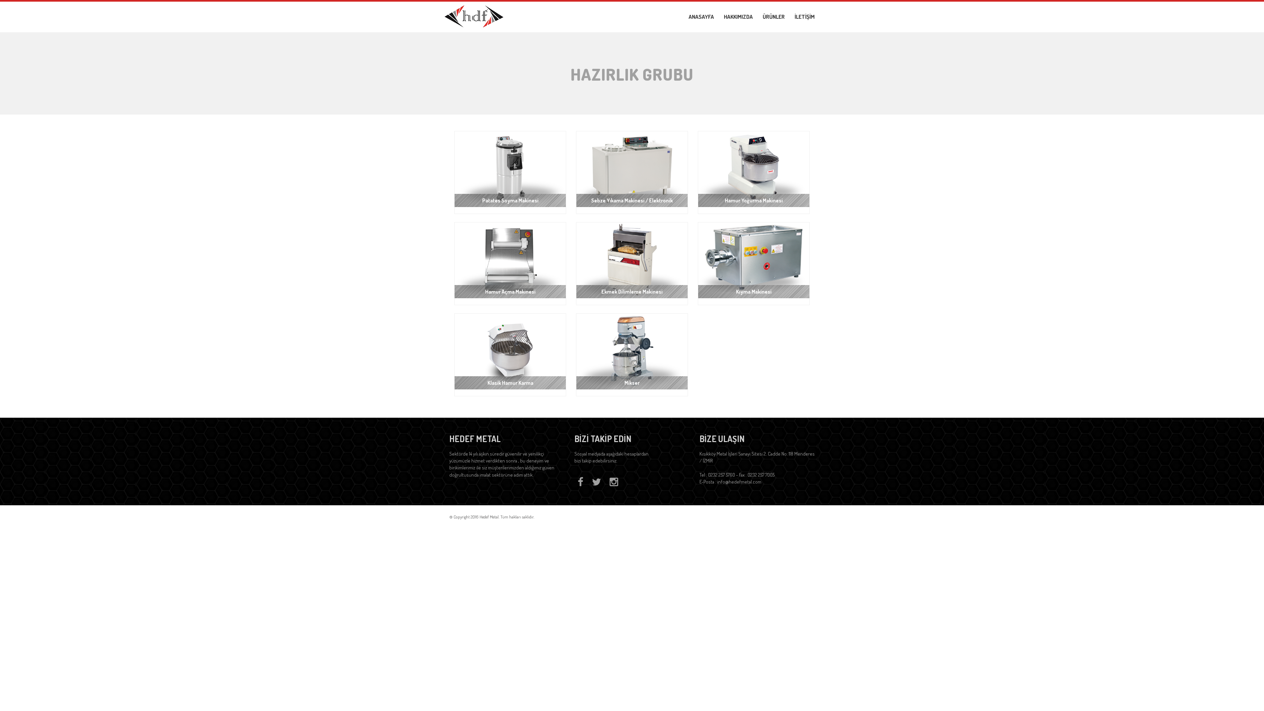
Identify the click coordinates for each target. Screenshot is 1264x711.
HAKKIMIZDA (738, 16)
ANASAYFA (701, 16)
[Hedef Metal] (474, 15)
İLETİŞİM (805, 16)
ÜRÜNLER (774, 16)
